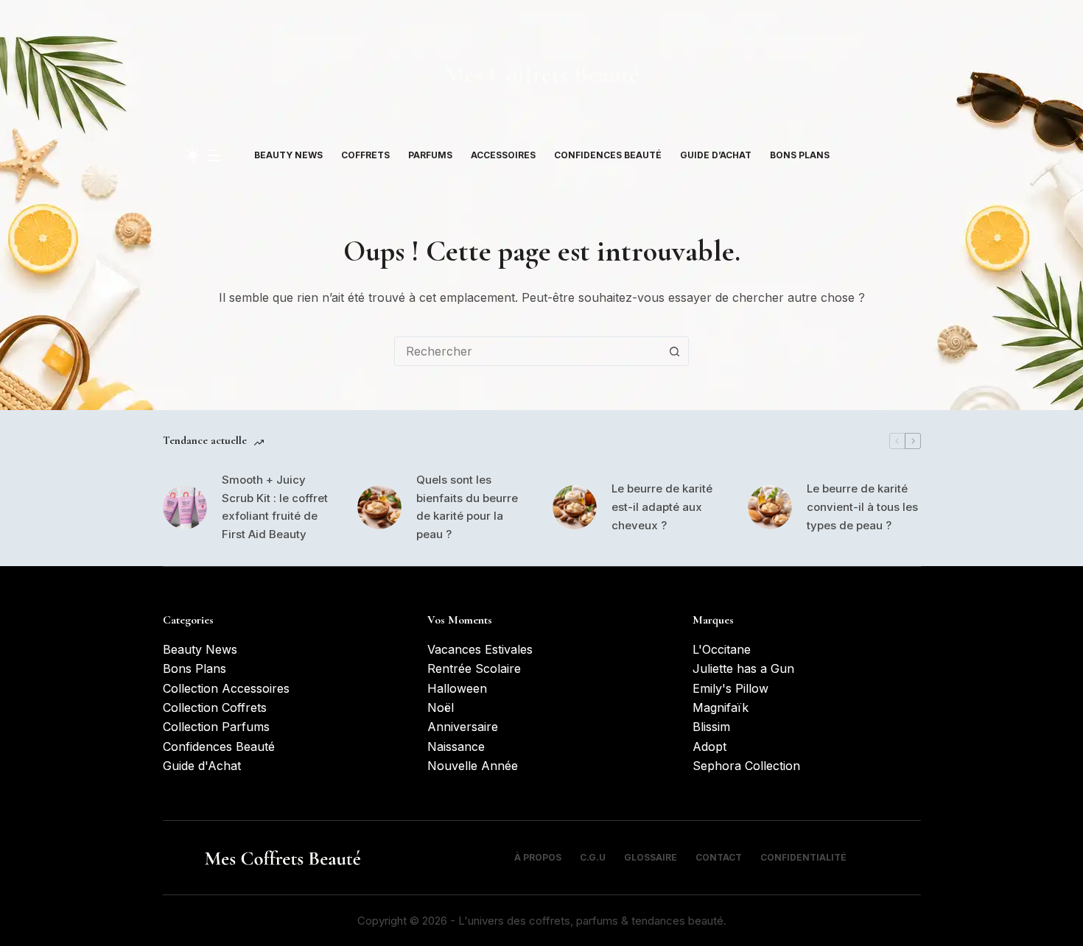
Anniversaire (462, 726)
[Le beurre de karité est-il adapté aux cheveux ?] (575, 507)
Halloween (457, 688)
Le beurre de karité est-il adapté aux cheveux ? (661, 506)
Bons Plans (800, 154)
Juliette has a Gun (743, 668)
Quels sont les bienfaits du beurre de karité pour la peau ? (467, 507)
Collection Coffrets (215, 707)
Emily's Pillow (730, 688)
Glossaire (650, 857)
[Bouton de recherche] (674, 351)
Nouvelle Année (472, 765)
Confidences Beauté (608, 154)
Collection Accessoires (226, 688)
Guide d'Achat (202, 765)
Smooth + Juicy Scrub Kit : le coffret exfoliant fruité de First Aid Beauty (275, 507)
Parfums (430, 154)
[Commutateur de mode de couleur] (192, 155)
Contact (718, 857)
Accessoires (503, 154)
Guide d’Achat (715, 154)
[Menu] (214, 155)
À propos (537, 857)
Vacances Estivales (480, 649)
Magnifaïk (721, 707)
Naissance (456, 746)
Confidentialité (803, 857)
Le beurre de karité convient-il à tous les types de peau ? (862, 506)
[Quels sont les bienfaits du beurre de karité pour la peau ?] (379, 507)
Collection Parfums (216, 726)
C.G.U (593, 857)
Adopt (709, 746)
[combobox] (527, 351)
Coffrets (365, 154)
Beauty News (288, 154)
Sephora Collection (746, 765)
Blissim (711, 726)
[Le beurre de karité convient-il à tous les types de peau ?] (770, 507)
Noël (440, 707)
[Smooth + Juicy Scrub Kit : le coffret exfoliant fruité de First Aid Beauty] (185, 507)
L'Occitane (722, 649)
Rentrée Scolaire (474, 668)
